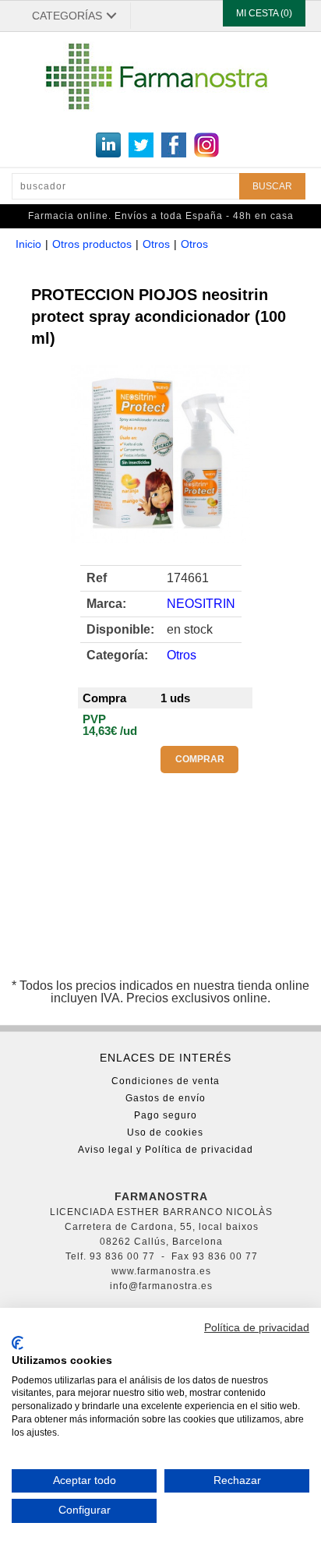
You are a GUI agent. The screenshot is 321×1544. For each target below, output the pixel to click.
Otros (156, 244)
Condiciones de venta (165, 1081)
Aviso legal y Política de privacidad (165, 1149)
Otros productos (92, 244)
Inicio (28, 244)
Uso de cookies (165, 1132)
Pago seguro (165, 1115)
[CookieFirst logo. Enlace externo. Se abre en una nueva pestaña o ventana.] (17, 1343)
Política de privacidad (256, 1328)
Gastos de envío (165, 1098)
